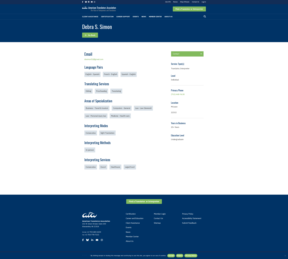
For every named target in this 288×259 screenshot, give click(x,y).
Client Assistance (90, 17)
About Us (168, 17)
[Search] (205, 16)
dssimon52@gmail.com (93, 59)
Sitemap (157, 223)
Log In (204, 2)
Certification (107, 17)
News (144, 17)
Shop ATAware (184, 2)
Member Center (155, 17)
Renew (175, 2)
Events (136, 17)
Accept (171, 255)
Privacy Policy (187, 214)
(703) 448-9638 (178, 94)
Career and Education (134, 218)
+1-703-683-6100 (94, 232)
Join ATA (168, 2)
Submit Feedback (189, 223)
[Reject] (285, 256)
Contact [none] (176, 54)
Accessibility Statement (191, 218)
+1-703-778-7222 (92, 235)
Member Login (160, 214)
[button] (189, 9)
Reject (179, 255)
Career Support (123, 17)
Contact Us (195, 2)
